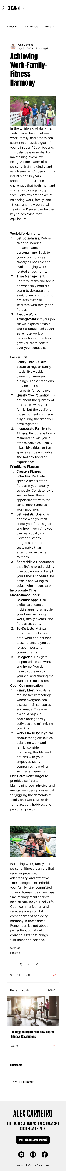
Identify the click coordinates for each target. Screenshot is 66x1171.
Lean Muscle (31, 26)
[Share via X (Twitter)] (20, 964)
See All (52, 989)
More (48, 26)
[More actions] (54, 46)
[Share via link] (37, 964)
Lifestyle (15, 952)
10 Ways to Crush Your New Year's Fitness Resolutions (32, 1034)
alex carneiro (14, 7)
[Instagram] (33, 1154)
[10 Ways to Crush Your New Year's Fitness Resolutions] (33, 1011)
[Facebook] (45, 1154)
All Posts (12, 26)
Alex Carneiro (33, 1111)
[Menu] (60, 8)
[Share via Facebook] (12, 964)
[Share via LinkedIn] (29, 964)
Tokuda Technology (39, 1165)
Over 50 (15, 947)
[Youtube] (21, 1154)
